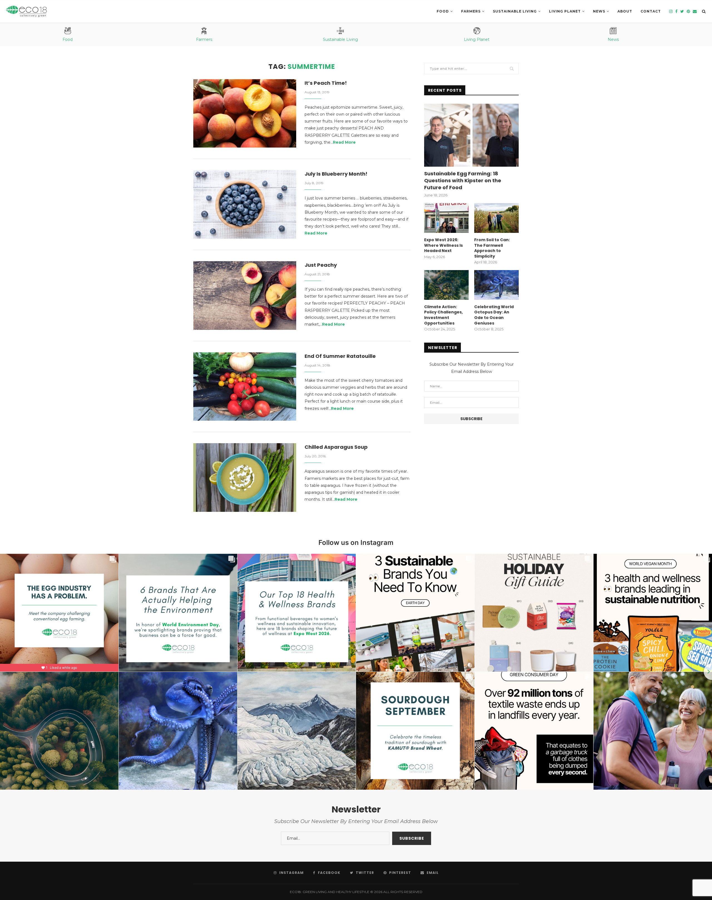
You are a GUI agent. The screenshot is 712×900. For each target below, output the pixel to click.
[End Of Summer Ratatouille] (244, 386)
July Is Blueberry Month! (336, 173)
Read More (344, 142)
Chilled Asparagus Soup (336, 446)
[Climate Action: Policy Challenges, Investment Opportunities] (446, 285)
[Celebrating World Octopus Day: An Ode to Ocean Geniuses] (496, 285)
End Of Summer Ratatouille (340, 356)
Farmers (471, 11)
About (624, 11)
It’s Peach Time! (326, 82)
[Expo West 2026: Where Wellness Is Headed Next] (446, 218)
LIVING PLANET (565, 11)
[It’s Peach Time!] (244, 113)
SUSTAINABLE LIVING (515, 11)
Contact (651, 11)
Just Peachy (321, 264)
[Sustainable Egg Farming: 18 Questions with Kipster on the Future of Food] (471, 135)
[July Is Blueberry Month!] (244, 204)
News (599, 11)
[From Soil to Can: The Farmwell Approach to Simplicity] (496, 218)
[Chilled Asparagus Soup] (244, 477)
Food (443, 11)
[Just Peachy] (244, 295)
